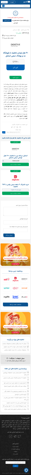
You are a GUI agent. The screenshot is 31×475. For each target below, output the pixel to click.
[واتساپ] (17, 127)
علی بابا (25, 425)
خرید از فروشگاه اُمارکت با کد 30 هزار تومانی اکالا (14, 406)
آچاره (23, 429)
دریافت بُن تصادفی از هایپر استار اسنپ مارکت (15, 409)
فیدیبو (15, 427)
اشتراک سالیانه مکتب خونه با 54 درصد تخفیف (15, 347)
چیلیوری (10, 425)
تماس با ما (15, 454)
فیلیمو (24, 427)
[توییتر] (14, 127)
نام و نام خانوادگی (24, 219)
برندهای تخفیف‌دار (15, 449)
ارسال (15, 466)
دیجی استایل (7, 20)
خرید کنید (15, 77)
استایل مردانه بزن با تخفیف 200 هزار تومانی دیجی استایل (15, 157)
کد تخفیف (13, 421)
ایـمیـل (19, 226)
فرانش (3, 427)
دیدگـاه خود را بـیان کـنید (22, 205)
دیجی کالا (4, 423)
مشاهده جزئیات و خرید (15, 164)
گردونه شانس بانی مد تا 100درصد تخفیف (16, 403)
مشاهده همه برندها (15, 304)
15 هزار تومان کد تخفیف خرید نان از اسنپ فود (15, 383)
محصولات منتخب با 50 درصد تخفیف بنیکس (15, 350)
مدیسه (28, 427)
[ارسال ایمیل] (20, 127)
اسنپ (28, 425)
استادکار (19, 429)
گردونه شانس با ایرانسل (20, 394)
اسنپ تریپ (20, 425)
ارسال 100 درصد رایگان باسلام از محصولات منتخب (14, 344)
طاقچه (10, 427)
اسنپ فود (15, 425)
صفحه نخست (15, 446)
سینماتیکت (19, 427)
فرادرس (7, 427)
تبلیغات (15, 451)
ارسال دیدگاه (9, 235)
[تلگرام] (12, 127)
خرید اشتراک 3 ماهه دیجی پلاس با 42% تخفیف (15, 185)
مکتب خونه (27, 429)
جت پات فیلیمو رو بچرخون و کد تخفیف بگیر (15, 391)
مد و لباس (15, 30)
